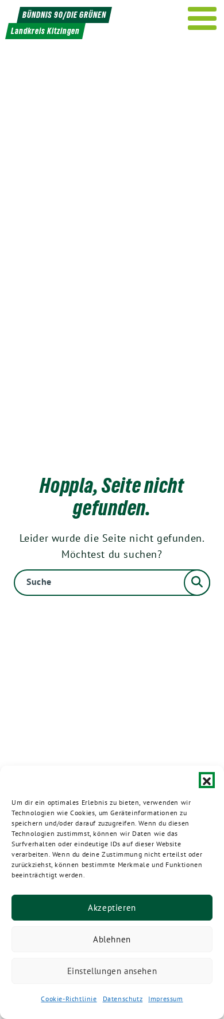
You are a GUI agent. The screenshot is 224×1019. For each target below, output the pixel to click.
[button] (207, 780)
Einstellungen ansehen (112, 970)
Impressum (165, 998)
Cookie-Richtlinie (68, 998)
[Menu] (202, 18)
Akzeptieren (112, 907)
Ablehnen (112, 939)
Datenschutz (123, 998)
